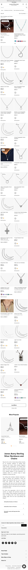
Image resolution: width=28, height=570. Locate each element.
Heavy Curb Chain (18, 313)
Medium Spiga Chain (5, 364)
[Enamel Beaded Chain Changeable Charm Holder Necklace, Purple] (20, 41)
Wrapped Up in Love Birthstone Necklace (5, 288)
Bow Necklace (4, 34)
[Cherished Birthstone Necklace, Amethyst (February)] (17, 398)
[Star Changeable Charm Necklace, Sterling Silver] (15, 193)
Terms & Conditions (11, 567)
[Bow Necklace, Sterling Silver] (2, 40)
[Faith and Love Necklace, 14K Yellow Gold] (17, 268)
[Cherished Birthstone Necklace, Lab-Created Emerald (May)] (21, 398)
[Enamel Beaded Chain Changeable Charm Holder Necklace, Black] (18, 41)
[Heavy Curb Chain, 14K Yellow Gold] (17, 320)
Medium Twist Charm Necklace (7, 60)
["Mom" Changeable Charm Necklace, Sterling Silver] (2, 193)
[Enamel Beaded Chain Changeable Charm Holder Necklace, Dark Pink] (17, 41)
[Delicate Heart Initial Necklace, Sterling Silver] (15, 218)
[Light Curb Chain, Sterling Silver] (15, 345)
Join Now (3, 538)
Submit (24, 525)
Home (2, 10)
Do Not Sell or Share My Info (17, 565)
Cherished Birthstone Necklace (18, 390)
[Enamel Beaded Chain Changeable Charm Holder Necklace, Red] (21, 41)
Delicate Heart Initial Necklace (20, 212)
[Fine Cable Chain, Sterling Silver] (2, 345)
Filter (2, 13)
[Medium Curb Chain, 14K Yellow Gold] (3, 92)
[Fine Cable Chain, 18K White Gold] (5, 345)
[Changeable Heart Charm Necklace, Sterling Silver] (15, 66)
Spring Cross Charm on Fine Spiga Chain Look (7, 238)
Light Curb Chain (17, 340)
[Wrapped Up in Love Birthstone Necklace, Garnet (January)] (2, 294)
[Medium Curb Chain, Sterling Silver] (2, 92)
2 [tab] (12, 446)
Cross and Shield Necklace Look (6, 163)
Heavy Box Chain (4, 262)
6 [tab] (16, 446)
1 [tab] (11, 446)
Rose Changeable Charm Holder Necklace (19, 87)
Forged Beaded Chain (19, 237)
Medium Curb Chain (5, 86)
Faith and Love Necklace (19, 262)
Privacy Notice (4, 527)
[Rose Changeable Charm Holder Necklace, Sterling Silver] (15, 93)
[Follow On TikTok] (6, 543)
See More (24, 41)
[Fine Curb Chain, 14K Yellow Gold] (3, 143)
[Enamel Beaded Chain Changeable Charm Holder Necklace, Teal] (15, 41)
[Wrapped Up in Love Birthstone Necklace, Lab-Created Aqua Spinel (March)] (5, 294)
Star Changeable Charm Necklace (19, 187)
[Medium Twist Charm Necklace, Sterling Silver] (2, 67)
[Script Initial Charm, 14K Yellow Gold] (4, 442)
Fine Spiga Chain (4, 389)
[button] (24, 566)
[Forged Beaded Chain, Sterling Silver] (15, 243)
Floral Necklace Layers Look (6, 313)
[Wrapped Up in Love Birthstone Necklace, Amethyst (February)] (3, 294)
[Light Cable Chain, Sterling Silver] (2, 218)
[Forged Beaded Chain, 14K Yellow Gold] (17, 243)
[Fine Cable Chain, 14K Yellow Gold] (3, 345)
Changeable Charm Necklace (20, 162)
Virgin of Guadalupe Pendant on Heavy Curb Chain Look (20, 288)
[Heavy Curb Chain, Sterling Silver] (15, 320)
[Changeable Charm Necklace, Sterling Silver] (15, 168)
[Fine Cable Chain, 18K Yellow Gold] (6, 345)
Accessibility (18, 567)
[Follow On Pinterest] (12, 543)
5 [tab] (15, 446)
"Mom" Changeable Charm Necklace (6, 187)
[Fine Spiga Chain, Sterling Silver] (2, 395)
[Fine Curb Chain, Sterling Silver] (2, 143)
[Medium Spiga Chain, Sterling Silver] (2, 370)
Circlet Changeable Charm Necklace (19, 138)
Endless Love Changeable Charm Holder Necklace (19, 112)
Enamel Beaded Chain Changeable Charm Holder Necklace (19, 35)
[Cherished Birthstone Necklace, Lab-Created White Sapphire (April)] (20, 398)
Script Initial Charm (5, 436)
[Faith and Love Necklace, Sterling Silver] (15, 268)
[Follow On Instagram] (3, 543)
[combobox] (14, 7)
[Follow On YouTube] (15, 543)
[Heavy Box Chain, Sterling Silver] (2, 268)
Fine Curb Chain (4, 137)
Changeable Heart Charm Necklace (19, 61)
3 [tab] (13, 446)
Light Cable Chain (4, 212)
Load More (14, 405)
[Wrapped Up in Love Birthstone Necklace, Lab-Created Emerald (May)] (8, 294)
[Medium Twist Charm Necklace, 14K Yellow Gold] (3, 67)
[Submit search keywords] (27, 7)
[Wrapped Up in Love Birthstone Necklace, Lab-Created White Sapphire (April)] (6, 294)
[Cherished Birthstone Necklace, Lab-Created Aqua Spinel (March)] (18, 398)
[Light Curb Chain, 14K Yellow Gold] (17, 345)
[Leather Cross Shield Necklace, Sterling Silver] (15, 370)
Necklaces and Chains (8, 10)
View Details (14, 2)
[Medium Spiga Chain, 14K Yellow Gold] (3, 370)
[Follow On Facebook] (9, 543)
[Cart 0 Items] (26, 4)
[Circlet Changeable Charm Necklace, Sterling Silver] (15, 143)
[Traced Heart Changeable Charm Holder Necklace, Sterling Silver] (2, 118)
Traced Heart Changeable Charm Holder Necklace (6, 112)
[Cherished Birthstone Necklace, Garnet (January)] (15, 398)
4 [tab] (14, 446)
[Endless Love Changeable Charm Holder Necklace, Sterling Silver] (15, 118)
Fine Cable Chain (4, 340)
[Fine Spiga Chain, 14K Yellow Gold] (3, 395)
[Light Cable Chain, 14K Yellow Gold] (3, 218)
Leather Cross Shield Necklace (20, 364)
